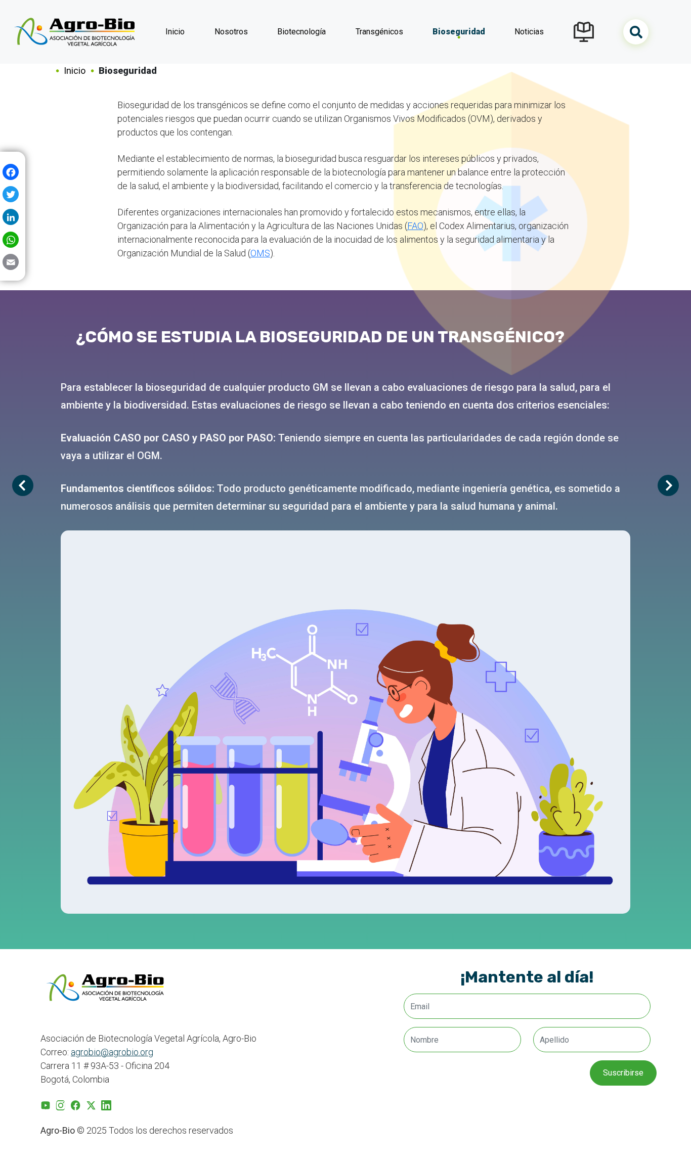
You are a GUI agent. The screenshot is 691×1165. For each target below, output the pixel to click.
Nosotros (231, 31)
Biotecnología (301, 31)
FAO (415, 225)
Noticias (529, 31)
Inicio (175, 31)
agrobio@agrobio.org (112, 1052)
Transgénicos (379, 31)
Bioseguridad (459, 31)
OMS (260, 253)
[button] (668, 485)
